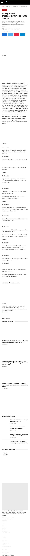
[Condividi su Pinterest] (16, 34)
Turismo (4, 537)
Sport (3, 525)
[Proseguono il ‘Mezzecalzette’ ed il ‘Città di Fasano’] (15, 45)
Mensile (3, 529)
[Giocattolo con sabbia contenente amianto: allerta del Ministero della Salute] (5, 435)
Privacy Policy (5, 553)
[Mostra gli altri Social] (27, 34)
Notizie (3, 524)
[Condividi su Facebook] (4, 34)
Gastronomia (5, 541)
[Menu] (2, 2)
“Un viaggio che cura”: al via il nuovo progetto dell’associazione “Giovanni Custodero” (18, 443)
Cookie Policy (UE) (6, 552)
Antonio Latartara (9, 29)
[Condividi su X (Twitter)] (10, 34)
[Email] (2, 64)
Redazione (4, 549)
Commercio (4, 540)
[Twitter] (2, 58)
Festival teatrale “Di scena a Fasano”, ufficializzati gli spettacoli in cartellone (17, 428)
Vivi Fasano (4, 527)
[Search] (28, 2)
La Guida (4, 544)
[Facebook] (2, 57)
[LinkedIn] (2, 60)
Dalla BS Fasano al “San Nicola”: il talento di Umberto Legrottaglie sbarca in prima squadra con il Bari (15, 385)
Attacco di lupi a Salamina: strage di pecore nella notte (19, 420)
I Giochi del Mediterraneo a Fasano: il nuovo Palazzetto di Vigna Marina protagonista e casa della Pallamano (15, 363)
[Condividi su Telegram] (22, 34)
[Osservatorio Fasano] (15, 2)
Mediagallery (5, 531)
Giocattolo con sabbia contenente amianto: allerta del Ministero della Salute (19, 435)
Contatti (3, 551)
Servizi (3, 536)
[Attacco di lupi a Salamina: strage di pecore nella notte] (5, 421)
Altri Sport (4, 10)
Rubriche (4, 528)
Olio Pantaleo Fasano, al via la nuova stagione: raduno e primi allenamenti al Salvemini (15, 341)
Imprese (4, 539)
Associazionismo (5, 543)
